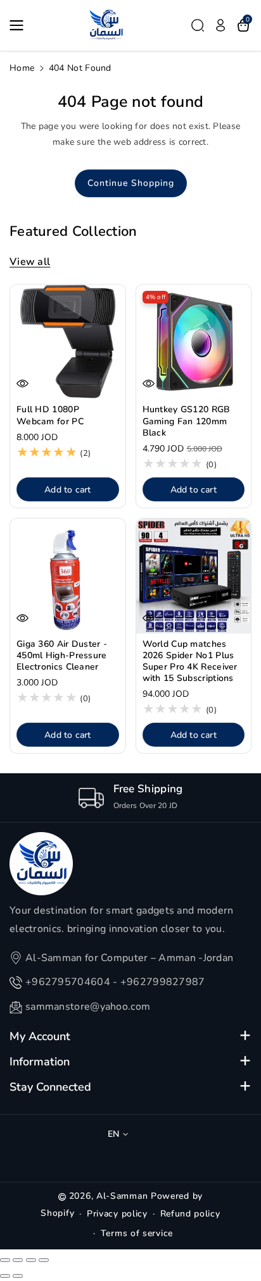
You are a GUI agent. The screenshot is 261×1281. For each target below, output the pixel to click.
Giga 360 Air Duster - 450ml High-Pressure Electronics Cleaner (61, 656)
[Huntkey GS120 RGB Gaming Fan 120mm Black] (193, 342)
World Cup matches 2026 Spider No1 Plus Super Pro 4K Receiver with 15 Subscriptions (190, 662)
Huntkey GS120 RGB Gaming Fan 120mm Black (187, 421)
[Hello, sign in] (220, 25)
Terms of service (137, 1233)
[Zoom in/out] (44, 1260)
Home (22, 68)
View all (30, 262)
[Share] (18, 1260)
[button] (20, 25)
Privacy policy (117, 1214)
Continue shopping (130, 183)
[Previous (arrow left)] (5, 1276)
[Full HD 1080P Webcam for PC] (67, 342)
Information (40, 1061)
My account (40, 1036)
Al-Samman (123, 1196)
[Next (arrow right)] (18, 1276)
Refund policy (190, 1214)
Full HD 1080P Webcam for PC (50, 415)
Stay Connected (50, 1086)
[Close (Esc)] (5, 1260)
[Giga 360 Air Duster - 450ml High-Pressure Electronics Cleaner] (67, 576)
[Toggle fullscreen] (31, 1260)
